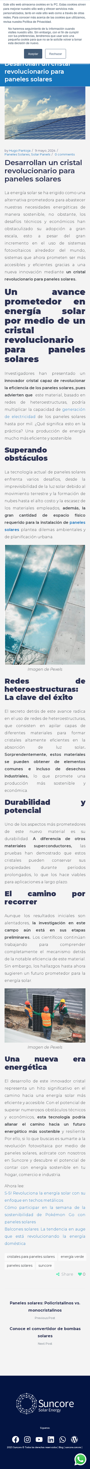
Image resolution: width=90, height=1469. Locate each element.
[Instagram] (27, 1439)
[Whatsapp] (62, 1439)
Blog (60, 1447)
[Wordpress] (74, 1439)
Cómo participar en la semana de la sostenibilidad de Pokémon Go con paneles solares (45, 1214)
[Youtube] (39, 1439)
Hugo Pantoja (19, 150)
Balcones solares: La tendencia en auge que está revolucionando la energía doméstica (45, 1236)
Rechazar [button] (55, 54)
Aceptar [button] (33, 54)
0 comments (65, 154)
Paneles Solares (17, 154)
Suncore (45, 1265)
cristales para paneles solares (31, 1256)
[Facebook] (15, 1439)
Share (67, 1274)
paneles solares (19, 1265)
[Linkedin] (51, 1439)
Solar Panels (40, 154)
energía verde (72, 1256)
